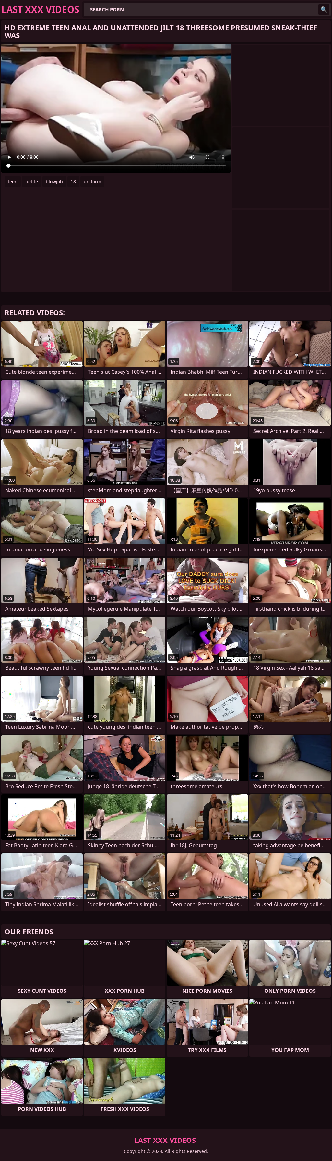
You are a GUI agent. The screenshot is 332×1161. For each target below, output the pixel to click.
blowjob (54, 181)
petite (31, 181)
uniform (92, 181)
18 (73, 181)
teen (13, 181)
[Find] (323, 9)
